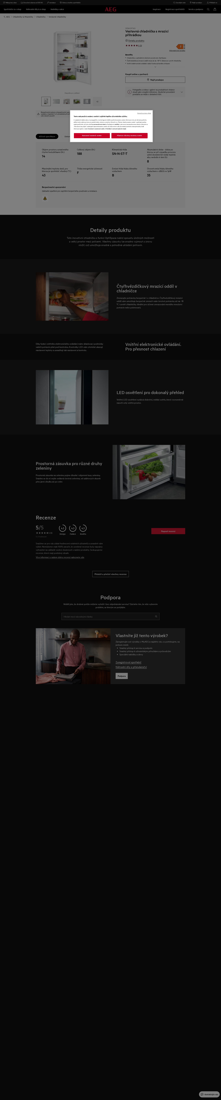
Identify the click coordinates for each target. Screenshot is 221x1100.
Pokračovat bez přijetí (144, 113)
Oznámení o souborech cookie (96, 129)
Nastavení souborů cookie (92, 135)
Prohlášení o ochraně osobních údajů (116, 129)
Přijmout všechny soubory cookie (129, 135)
